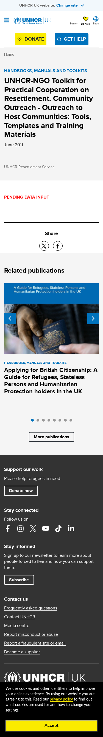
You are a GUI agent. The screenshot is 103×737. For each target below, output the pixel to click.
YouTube (45, 528)
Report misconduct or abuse (31, 634)
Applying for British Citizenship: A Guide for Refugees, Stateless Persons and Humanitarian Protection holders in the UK (51, 380)
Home (9, 54)
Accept (51, 725)
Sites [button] (96, 23)
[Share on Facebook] (58, 246)
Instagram (20, 528)
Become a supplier (22, 652)
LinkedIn (70, 528)
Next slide (93, 318)
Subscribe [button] (19, 580)
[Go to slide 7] (66, 421)
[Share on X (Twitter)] (44, 246)
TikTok (58, 528)
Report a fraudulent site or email (35, 643)
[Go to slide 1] (34, 421)
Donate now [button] (21, 490)
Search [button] (74, 23)
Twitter (33, 528)
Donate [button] (85, 24)
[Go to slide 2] (39, 421)
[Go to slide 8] (72, 421)
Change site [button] (67, 5)
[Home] (32, 21)
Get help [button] (75, 39)
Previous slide (10, 318)
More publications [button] (51, 437)
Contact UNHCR (19, 617)
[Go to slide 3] (45, 421)
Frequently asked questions (30, 608)
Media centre (16, 626)
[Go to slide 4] (50, 421)
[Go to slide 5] (56, 421)
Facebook (7, 528)
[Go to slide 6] (61, 421)
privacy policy (61, 699)
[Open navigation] (6, 20)
